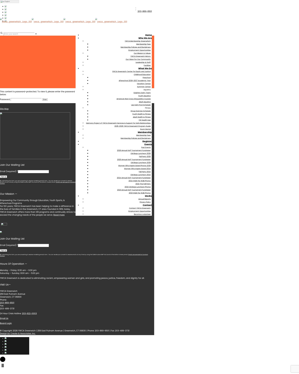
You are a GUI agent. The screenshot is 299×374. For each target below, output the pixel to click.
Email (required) (9, 171)
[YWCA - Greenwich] (63, 28)
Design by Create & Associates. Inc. (18, 333)
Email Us (4, 318)
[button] (2, 359)
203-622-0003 (29, 313)
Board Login (6, 323)
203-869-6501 (7, 302)
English (7, 1)
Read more (59, 215)
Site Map (4, 108)
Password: (5, 99)
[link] (36, 33)
